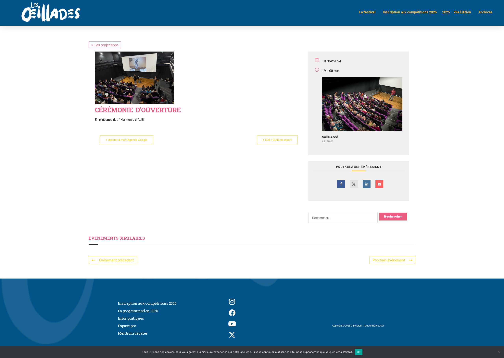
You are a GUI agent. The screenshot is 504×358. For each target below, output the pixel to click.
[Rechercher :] (342, 218)
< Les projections (104, 45)
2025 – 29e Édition (456, 12)
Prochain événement (388, 260)
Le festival (367, 12)
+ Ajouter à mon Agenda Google (126, 140)
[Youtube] (232, 323)
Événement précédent (116, 260)
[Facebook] (232, 312)
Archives (485, 12)
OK (359, 351)
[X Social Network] (354, 184)
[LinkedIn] (367, 184)
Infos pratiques (131, 318)
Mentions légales (133, 333)
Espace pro (127, 325)
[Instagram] (232, 301)
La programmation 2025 (138, 310)
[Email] (379, 184)
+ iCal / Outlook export (277, 140)
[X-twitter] (232, 334)
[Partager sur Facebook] (341, 184)
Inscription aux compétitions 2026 (410, 12)
